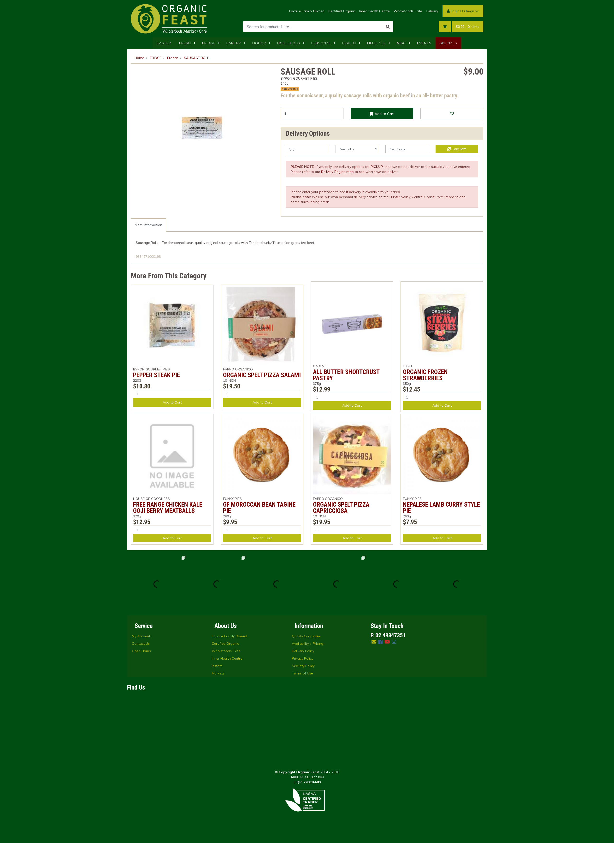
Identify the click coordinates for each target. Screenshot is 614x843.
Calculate (458, 149)
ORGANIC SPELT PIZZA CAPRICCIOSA (341, 507)
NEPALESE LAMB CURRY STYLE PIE (441, 507)
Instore (217, 666)
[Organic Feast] (169, 18)
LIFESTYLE (376, 43)
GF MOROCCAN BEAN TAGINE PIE (259, 507)
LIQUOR (259, 43)
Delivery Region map (337, 172)
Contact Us (141, 643)
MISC (401, 43)
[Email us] (374, 642)
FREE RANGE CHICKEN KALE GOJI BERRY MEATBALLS (167, 507)
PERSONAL (321, 43)
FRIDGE (208, 43)
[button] (451, 113)
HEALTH (349, 43)
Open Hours (141, 651)
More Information (148, 225)
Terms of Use (302, 673)
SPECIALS (448, 43)
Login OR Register (464, 11)
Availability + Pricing (307, 643)
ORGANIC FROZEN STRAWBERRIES (425, 375)
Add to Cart (384, 113)
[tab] (148, 225)
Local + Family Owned (307, 11)
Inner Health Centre (374, 11)
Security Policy (303, 666)
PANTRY (233, 43)
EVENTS (424, 43)
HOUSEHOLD (288, 43)
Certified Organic (341, 11)
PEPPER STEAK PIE (156, 375)
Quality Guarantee (306, 636)
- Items (467, 26)
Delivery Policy (303, 651)
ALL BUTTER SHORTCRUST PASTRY (346, 375)
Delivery (432, 11)
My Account (141, 636)
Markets (218, 673)
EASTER (164, 43)
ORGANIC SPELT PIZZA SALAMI (262, 375)
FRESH (185, 43)
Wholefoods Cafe (408, 11)
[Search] (387, 26)
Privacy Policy (302, 658)
